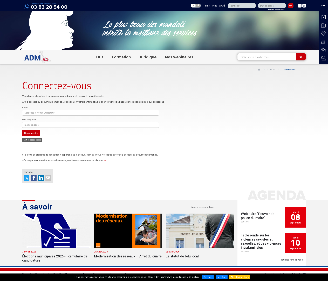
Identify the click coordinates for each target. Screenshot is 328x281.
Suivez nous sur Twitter (304, 6)
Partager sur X (26, 178)
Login (25, 107)
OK (290, 5)
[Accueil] (37, 57)
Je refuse (221, 277)
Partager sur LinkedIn (41, 178)
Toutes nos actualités (202, 207)
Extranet (271, 69)
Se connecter (31, 133)
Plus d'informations (240, 277)
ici (105, 160)
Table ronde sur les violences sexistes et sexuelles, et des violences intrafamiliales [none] (261, 241)
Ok (300, 57)
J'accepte (207, 277)
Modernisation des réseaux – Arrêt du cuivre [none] (128, 256)
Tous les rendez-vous (292, 259)
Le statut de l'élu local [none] (182, 256)
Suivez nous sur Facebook (300, 6)
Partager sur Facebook (34, 178)
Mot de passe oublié (276, 10)
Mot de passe (29, 119)
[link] (56, 238)
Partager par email (48, 178)
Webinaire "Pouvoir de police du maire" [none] (257, 216)
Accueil (259, 69)
